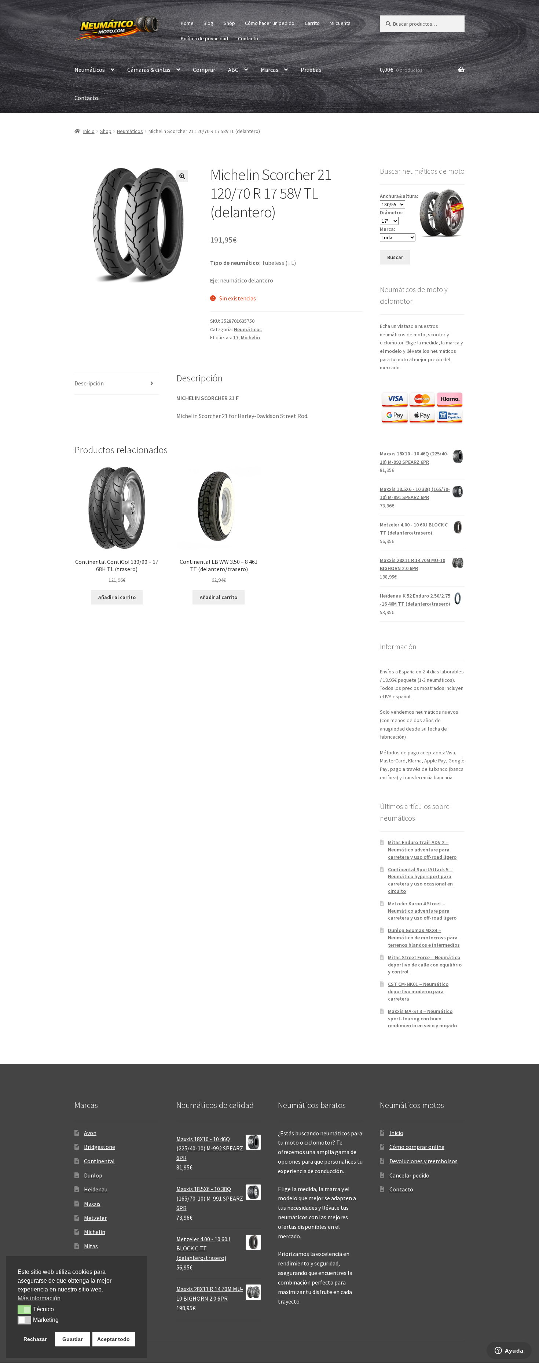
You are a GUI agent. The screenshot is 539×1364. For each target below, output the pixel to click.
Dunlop (93, 1175)
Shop (229, 23)
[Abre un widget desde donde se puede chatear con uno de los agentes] (509, 1351)
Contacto (248, 38)
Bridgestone (99, 1146)
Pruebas (311, 69)
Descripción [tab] (89, 383)
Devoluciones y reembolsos (423, 1161)
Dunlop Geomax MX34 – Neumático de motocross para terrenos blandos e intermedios (424, 937)
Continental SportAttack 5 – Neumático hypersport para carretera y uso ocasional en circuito (420, 880)
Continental (99, 1161)
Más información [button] (39, 1298)
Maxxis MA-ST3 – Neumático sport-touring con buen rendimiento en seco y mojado (422, 1018)
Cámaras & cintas (148, 69)
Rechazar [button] (35, 1339)
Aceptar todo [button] (113, 1339)
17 (235, 337)
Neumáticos (89, 69)
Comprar (204, 69)
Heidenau (95, 1189)
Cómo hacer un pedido (269, 23)
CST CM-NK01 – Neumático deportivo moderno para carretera (418, 991)
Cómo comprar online (416, 1146)
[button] (182, 176)
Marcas (269, 69)
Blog (208, 23)
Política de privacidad (204, 38)
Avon (90, 1132)
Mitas (91, 1246)
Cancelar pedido (409, 1175)
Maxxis (92, 1203)
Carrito (312, 23)
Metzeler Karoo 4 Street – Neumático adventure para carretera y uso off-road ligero (422, 910)
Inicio (89, 131)
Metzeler (95, 1217)
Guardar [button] (72, 1339)
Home (187, 23)
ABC (233, 69)
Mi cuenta (340, 23)
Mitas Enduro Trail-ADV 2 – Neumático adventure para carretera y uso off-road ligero (422, 849)
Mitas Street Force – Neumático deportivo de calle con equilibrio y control (425, 964)
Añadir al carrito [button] (117, 597)
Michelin (250, 337)
